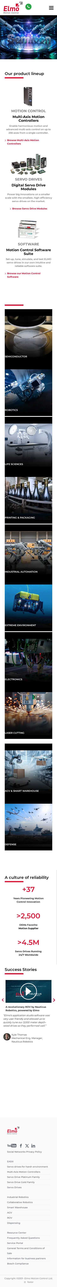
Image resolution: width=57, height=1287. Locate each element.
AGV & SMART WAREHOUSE (22, 790)
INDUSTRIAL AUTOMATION (21, 571)
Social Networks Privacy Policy (24, 1151)
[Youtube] (12, 1146)
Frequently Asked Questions (23, 1237)
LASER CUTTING (14, 732)
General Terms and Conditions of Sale (26, 1251)
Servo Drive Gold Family (21, 1182)
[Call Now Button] (28, 7)
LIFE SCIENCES (14, 464)
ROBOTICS (11, 410)
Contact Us (28, 1107)
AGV (9, 1212)
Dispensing (13, 1223)
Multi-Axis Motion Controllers (23, 1171)
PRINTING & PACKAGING (20, 517)
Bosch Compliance (18, 1263)
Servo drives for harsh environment (27, 1166)
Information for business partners (26, 1258)
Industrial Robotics (17, 1197)
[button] (3, 1000)
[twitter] (27, 1146)
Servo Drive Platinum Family (23, 1177)
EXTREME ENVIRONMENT (20, 625)
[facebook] (21, 1146)
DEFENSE (10, 844)
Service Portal (15, 1243)
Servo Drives (14, 1187)
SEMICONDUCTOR (16, 356)
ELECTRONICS (13, 679)
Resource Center (16, 1232)
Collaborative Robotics (20, 1202)
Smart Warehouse (17, 1207)
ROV (9, 1217)
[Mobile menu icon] (51, 8)
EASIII (10, 1161)
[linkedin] (33, 1146)
